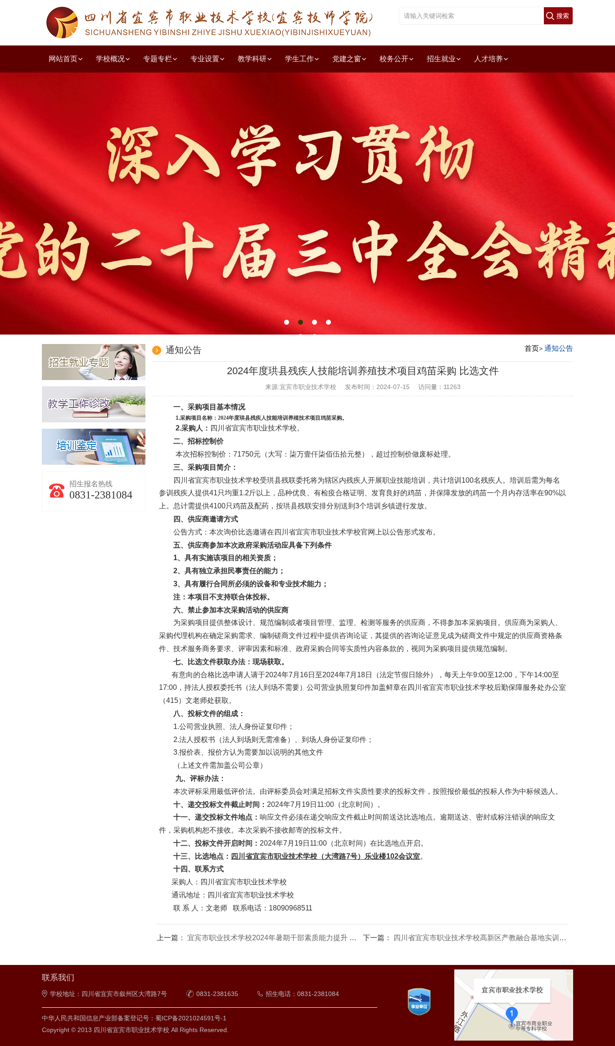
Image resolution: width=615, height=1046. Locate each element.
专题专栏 (157, 59)
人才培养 (488, 59)
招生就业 (441, 59)
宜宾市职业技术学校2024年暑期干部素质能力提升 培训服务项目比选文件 (304, 938)
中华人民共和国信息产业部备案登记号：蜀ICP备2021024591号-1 (134, 1018)
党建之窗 (346, 59)
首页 (532, 348)
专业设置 (204, 59)
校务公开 (394, 59)
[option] (307, 203)
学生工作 (299, 59)
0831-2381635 (217, 993)
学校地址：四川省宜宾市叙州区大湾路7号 (108, 993)
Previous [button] (97, 193)
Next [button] (518, 193)
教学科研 (252, 59)
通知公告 (558, 348)
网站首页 (63, 59)
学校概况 (110, 59)
